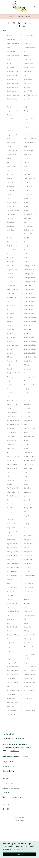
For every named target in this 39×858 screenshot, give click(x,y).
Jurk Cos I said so (29, 671)
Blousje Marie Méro (13, 71)
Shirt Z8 (9, 508)
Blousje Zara (11, 258)
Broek (9, 162)
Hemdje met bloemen (14, 611)
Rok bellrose (11, 349)
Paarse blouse (11, 428)
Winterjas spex (12, 166)
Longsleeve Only (12, 206)
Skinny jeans (11, 698)
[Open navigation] (4, 7)
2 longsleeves (28, 285)
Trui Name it (11, 516)
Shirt (8, 452)
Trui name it (11, 194)
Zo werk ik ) (15, 750)
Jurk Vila (26, 99)
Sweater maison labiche (14, 389)
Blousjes (9, 35)
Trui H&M (10, 595)
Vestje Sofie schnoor (30, 127)
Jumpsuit (10, 317)
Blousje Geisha (28, 361)
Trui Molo (10, 512)
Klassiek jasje (11, 285)
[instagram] (8, 809)
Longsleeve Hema (12, 603)
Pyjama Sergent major (31, 615)
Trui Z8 (26, 579)
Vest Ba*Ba (10, 460)
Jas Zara (26, 166)
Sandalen (27, 242)
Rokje (8, 139)
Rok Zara (10, 238)
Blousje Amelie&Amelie (14, 95)
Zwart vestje (10, 436)
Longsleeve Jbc (11, 155)
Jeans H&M (10, 119)
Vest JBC (9, 158)
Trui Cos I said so (29, 591)
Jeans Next (27, 536)
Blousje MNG (28, 508)
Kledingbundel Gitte (30, 293)
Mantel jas (10, 131)
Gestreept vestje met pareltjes (16, 432)
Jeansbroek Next (29, 544)
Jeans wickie (11, 143)
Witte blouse (28, 512)
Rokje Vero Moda (12, 345)
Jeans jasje (10, 619)
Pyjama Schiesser (12, 242)
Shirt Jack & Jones (12, 496)
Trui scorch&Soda (12, 682)
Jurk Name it (11, 127)
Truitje (9, 325)
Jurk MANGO (28, 91)
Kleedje (9, 178)
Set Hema (27, 55)
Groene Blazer (28, 464)
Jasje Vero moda (12, 297)
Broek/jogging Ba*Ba (13, 464)
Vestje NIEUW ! (28, 452)
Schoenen (10, 631)
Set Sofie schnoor (12, 524)
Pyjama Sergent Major (14, 587)
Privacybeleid (7, 793)
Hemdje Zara (28, 679)
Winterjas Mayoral (13, 552)
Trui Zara (10, 182)
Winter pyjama (29, 639)
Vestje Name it (28, 611)
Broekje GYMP (28, 540)
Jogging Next (28, 567)
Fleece (26, 424)
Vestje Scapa (11, 39)
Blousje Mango (11, 440)
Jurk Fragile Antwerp (30, 95)
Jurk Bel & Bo (11, 305)
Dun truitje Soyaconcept (15, 413)
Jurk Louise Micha (12, 671)
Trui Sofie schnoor (30, 667)
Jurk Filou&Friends (13, 690)
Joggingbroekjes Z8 (13, 456)
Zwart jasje (10, 377)
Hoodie (9, 599)
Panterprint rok (12, 361)
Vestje (9, 47)
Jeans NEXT (27, 547)
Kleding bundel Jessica (31, 297)
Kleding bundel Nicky (31, 289)
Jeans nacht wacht (12, 702)
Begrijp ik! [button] (19, 854)
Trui (8, 170)
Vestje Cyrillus (11, 643)
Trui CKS (10, 397)
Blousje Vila (10, 329)
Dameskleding (8, 766)
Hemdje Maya (28, 150)
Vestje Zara (27, 59)
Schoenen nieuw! (12, 555)
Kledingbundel (28, 230)
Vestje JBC (10, 579)
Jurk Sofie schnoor (30, 123)
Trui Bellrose (11, 679)
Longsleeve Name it (13, 647)
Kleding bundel (29, 337)
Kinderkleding (8, 771)
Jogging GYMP (28, 524)
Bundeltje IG (28, 234)
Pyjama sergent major (14, 567)
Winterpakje (11, 559)
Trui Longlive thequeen (31, 377)
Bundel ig (27, 325)
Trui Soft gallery (29, 35)
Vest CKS (9, 686)
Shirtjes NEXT (28, 559)
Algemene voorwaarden (11, 788)
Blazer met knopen (13, 421)
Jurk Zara (10, 174)
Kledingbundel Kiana (31, 309)
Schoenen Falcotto (13, 635)
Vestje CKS (27, 147)
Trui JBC (9, 147)
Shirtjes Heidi (28, 226)
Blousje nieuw (28, 111)
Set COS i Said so (29, 143)
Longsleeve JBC (12, 663)
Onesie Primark (12, 627)
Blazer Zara (10, 369)
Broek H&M (27, 627)
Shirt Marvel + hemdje (31, 214)
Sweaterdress (28, 79)
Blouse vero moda (30, 456)
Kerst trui (10, 282)
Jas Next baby (11, 540)
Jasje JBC (9, 385)
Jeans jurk (27, 115)
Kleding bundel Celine (31, 301)
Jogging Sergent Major (14, 571)
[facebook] (3, 809)
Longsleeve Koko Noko (31, 575)
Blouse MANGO (12, 401)
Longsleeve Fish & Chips (14, 135)
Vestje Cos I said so (30, 663)
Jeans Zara (10, 123)
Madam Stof (21, 817)
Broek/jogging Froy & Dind (15, 468)
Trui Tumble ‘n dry (13, 488)
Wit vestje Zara (12, 254)
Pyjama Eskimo (12, 714)
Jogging (26, 389)
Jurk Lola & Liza (29, 690)
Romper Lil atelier (29, 385)
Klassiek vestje (28, 488)
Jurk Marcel (10, 313)
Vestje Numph (11, 381)
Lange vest (10, 444)
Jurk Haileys (11, 337)
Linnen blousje (29, 504)
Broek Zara (10, 222)
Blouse (26, 484)
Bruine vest (27, 329)
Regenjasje (10, 186)
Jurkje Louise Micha (30, 635)
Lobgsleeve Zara (29, 63)
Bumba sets (27, 333)
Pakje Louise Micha (13, 675)
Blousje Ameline (12, 75)
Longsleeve (10, 190)
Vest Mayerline (11, 51)
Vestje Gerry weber (13, 43)
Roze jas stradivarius (13, 373)
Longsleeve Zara (12, 270)
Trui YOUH (10, 393)
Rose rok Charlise (29, 460)
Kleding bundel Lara (30, 278)
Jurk (8, 103)
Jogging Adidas (28, 583)
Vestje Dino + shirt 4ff (31, 357)
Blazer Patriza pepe (13, 424)
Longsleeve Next (12, 150)
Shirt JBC (27, 603)
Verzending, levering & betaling (14, 797)
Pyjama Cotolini (12, 544)
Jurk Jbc (9, 63)
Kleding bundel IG (30, 317)
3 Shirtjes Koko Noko (13, 492)
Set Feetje (27, 599)
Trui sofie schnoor (13, 210)
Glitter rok (10, 357)
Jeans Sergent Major (13, 563)
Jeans (8, 234)
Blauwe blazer (28, 468)
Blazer (26, 432)
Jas (25, 75)
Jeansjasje (10, 321)
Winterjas (27, 162)
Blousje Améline (12, 99)
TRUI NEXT (10, 520)
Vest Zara (27, 174)
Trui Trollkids (11, 214)
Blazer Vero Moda (29, 436)
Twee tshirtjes (11, 504)
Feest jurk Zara (28, 421)
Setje (25, 250)
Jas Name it (27, 369)
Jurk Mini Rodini (12, 250)
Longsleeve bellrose (13, 202)
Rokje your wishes (12, 667)
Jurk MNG (10, 333)
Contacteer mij (8, 783)
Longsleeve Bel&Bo (13, 111)
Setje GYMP (27, 563)
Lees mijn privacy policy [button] (20, 849)
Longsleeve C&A (12, 659)
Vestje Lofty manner (13, 365)
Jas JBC (26, 170)
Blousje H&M (28, 686)
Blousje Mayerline (13, 83)
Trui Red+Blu (11, 480)
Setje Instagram (29, 270)
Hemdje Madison (12, 710)
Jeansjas (26, 246)
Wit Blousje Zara (12, 405)
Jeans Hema (28, 71)
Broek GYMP (11, 448)
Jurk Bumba (10, 591)
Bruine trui (27, 222)
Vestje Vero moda (12, 289)
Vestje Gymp (11, 528)
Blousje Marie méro (13, 79)
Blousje (9, 107)
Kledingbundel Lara (30, 274)
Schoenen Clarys (12, 639)
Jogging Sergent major (14, 575)
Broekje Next (28, 552)
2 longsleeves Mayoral (31, 178)
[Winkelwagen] (34, 7)
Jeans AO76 (10, 706)
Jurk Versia (10, 67)
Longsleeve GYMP (12, 532)
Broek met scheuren (30, 647)
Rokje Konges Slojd (13, 246)
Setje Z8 (9, 484)
